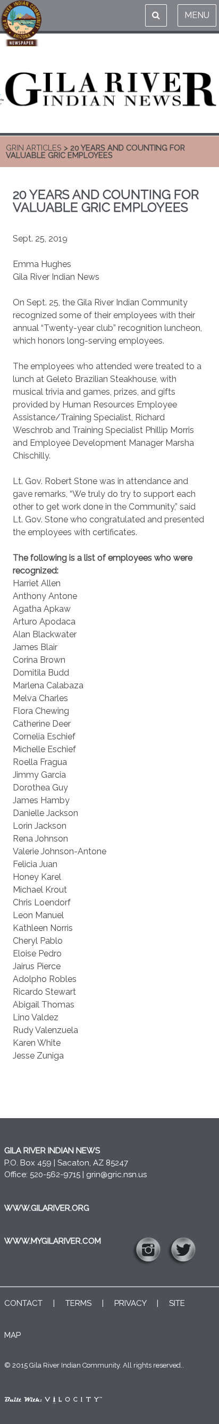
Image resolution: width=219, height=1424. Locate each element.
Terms (78, 1303)
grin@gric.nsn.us (116, 1174)
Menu (196, 15)
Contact (23, 1303)
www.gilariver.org (46, 1208)
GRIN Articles (34, 147)
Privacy (130, 1303)
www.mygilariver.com (52, 1241)
